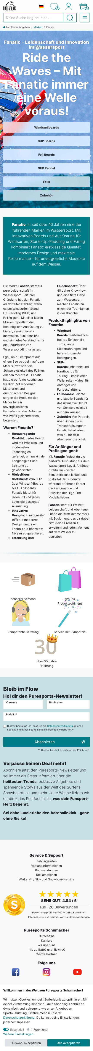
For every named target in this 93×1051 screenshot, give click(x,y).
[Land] (41, 6)
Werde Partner (46, 954)
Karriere (46, 940)
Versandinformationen (46, 865)
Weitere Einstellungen (18, 1034)
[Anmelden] (68, 6)
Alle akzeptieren (68, 1043)
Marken (38, 27)
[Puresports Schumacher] (19, 6)
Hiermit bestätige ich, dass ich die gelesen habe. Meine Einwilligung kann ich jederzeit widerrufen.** (45, 727)
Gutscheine (47, 936)
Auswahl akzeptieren (26, 1043)
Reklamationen (46, 875)
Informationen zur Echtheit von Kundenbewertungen (59, 917)
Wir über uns (46, 945)
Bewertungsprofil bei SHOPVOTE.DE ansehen (58, 912)
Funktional (41, 1029)
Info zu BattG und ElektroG (46, 949)
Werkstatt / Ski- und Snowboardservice (46, 879)
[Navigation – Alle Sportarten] (85, 17)
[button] (83, 6)
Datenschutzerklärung (19, 1017)
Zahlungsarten (46, 861)
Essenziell (17, 1029)
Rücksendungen (46, 870)
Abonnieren (44, 742)
